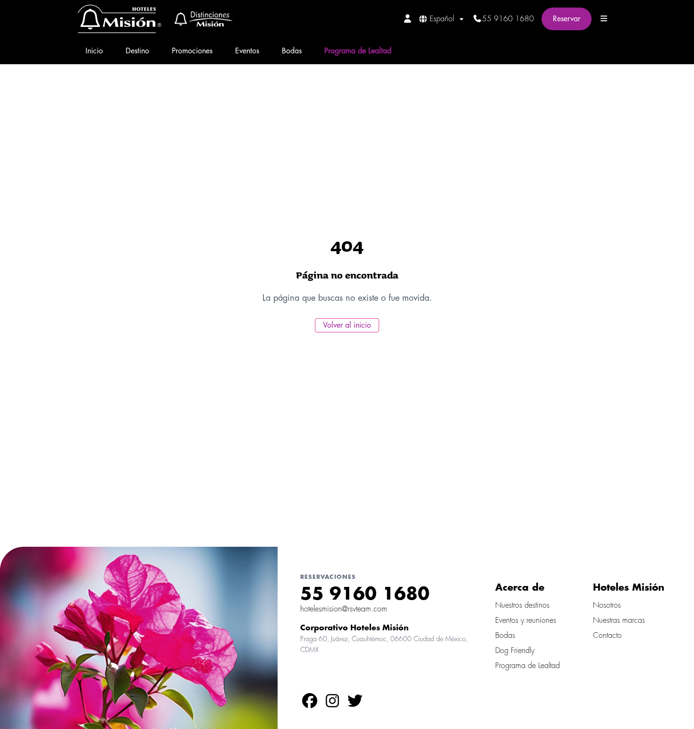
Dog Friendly (514, 650)
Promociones (192, 51)
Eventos (247, 51)
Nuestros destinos (522, 605)
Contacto (607, 635)
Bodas (292, 51)
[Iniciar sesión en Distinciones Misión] (407, 18)
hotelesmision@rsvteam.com (343, 609)
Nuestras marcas (619, 620)
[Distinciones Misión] (200, 18)
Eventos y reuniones (525, 620)
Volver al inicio (347, 325)
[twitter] (355, 704)
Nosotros (607, 605)
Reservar (566, 19)
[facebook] (309, 704)
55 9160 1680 (508, 19)
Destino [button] (137, 51)
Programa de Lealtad (357, 51)
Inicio (94, 51)
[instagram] (332, 704)
